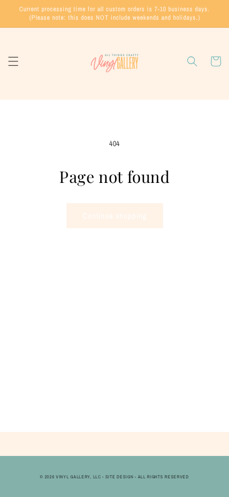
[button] (13, 61)
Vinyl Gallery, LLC (78, 477)
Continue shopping (115, 215)
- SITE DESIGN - (119, 477)
